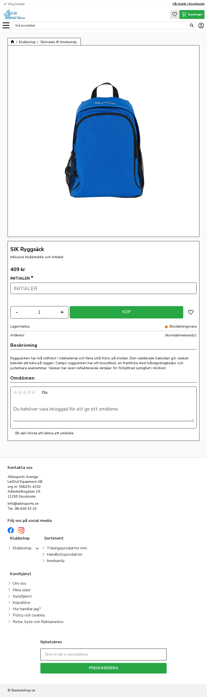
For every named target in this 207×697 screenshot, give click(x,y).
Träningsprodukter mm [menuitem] (67, 548)
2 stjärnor (20, 392)
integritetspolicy (121, 677)
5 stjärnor (33, 392)
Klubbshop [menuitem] (22, 548)
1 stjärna (15, 392)
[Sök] (192, 25)
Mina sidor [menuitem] (22, 590)
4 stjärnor (29, 392)
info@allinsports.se (23, 503)
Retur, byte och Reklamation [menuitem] (38, 622)
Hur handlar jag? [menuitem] (27, 609)
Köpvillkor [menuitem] (22, 602)
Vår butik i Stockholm (188, 4)
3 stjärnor (24, 392)
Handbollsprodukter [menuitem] (65, 554)
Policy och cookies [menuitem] (29, 615)
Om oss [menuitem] (19, 583)
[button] (6, 25)
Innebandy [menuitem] (56, 561)
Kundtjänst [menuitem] (22, 596)
